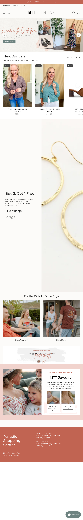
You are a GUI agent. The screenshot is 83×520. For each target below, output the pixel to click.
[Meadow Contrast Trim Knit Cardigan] (49, 85)
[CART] (78, 12)
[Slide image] (41, 35)
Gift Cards (6, 6)
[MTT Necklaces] (68, 397)
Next (77, 85)
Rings (10, 217)
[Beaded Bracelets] (53, 397)
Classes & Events (19, 6)
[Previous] (4, 35)
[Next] (79, 35)
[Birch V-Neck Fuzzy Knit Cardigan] (17, 85)
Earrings (14, 211)
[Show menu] (4, 12)
